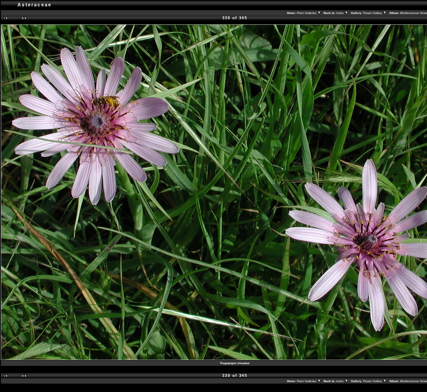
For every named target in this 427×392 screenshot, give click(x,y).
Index (340, 13)
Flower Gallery (373, 13)
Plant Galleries (307, 13)
